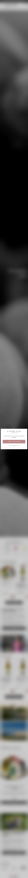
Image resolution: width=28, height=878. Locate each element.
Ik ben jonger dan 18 (14, 445)
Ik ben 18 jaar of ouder (14, 441)
